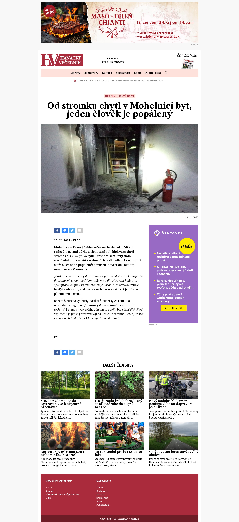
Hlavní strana (84, 80)
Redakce (50, 487)
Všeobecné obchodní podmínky (63, 494)
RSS (50, 497)
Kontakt (50, 491)
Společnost (123, 73)
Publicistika (153, 73)
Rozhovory (91, 73)
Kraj (106, 80)
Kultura (107, 73)
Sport (137, 73)
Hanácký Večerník (62, 60)
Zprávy (75, 73)
